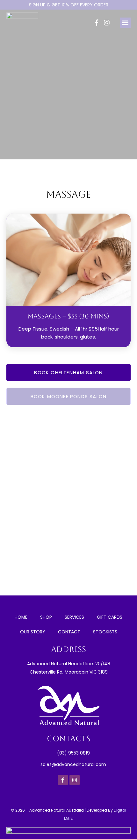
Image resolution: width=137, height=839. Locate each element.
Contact (69, 632)
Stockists (105, 632)
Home (21, 617)
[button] (125, 23)
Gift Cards (109, 617)
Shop (46, 617)
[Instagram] (107, 22)
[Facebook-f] (96, 22)
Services (74, 617)
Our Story (32, 632)
